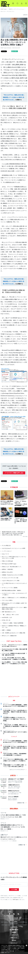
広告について (14, 937)
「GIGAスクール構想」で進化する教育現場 (12, 623)
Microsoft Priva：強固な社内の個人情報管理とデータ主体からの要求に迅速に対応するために (13, 97)
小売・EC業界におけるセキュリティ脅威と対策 (13, 632)
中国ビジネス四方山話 (7, 561)
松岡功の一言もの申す (7, 572)
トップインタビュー (7, 551)
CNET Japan (15, 899)
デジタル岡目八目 (6, 545)
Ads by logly (25, 536)
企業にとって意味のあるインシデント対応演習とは (14, 597)
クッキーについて (14, 935)
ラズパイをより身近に (7, 600)
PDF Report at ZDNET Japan (9, 563)
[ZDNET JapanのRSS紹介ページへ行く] (18, 914)
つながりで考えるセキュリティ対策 (10, 580)
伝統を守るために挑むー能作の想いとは (12, 534)
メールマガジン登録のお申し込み (14, 472)
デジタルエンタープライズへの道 (10, 577)
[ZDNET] (5, 3)
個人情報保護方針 (14, 929)
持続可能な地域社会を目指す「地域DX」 (12, 590)
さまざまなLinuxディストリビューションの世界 (13, 548)
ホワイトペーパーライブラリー (17, 769)
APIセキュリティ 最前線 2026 (9, 635)
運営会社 (14, 940)
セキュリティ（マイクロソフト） (8, 11)
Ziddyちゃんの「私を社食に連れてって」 (12, 566)
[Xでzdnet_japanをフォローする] (14, 914)
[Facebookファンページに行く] (9, 914)
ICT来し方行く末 (6, 620)
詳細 (3, 952)
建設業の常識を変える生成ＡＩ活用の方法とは (13, 531)
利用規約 (14, 932)
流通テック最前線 (6, 630)
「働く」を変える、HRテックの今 (10, 614)
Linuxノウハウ (5, 554)
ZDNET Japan (4, 9)
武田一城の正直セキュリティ (9, 611)
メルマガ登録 (14, 889)
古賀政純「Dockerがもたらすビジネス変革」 (13, 575)
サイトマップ (14, 943)
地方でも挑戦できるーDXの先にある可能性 (12, 533)
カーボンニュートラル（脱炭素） (10, 587)
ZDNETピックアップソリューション (16, 9)
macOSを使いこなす (7, 617)
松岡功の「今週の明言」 (8, 569)
